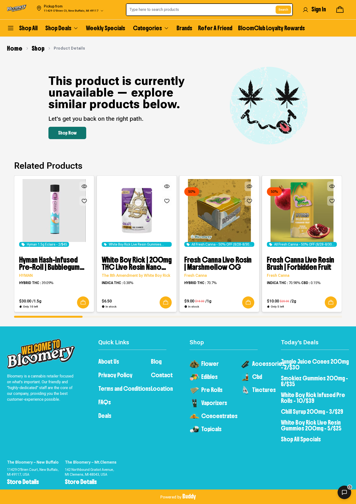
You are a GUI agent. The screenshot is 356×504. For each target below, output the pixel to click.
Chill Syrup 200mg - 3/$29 (312, 411)
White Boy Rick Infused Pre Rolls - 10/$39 (313, 398)
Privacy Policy (115, 375)
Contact (162, 375)
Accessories (268, 364)
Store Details (23, 482)
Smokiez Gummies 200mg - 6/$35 (314, 381)
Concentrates (219, 416)
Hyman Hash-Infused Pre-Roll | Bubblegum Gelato (49, 263)
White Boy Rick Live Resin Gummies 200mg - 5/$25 (311, 425)
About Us (108, 361)
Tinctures (264, 390)
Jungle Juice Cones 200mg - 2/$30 (315, 364)
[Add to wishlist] (84, 201)
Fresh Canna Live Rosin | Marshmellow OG (218, 263)
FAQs (104, 402)
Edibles (209, 377)
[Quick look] (84, 186)
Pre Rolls (212, 390)
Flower (210, 364)
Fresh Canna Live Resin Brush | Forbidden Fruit (300, 263)
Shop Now (67, 133)
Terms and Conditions (124, 388)
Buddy (189, 496)
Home (14, 48)
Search (283, 9)
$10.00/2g (281, 301)
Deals (104, 416)
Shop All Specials (301, 439)
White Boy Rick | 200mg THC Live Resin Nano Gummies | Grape (137, 263)
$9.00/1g (197, 301)
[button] (83, 302)
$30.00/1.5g (30, 301)
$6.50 (107, 301)
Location (162, 388)
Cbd (257, 377)
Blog (156, 361)
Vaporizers (214, 403)
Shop (38, 48)
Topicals (211, 429)
